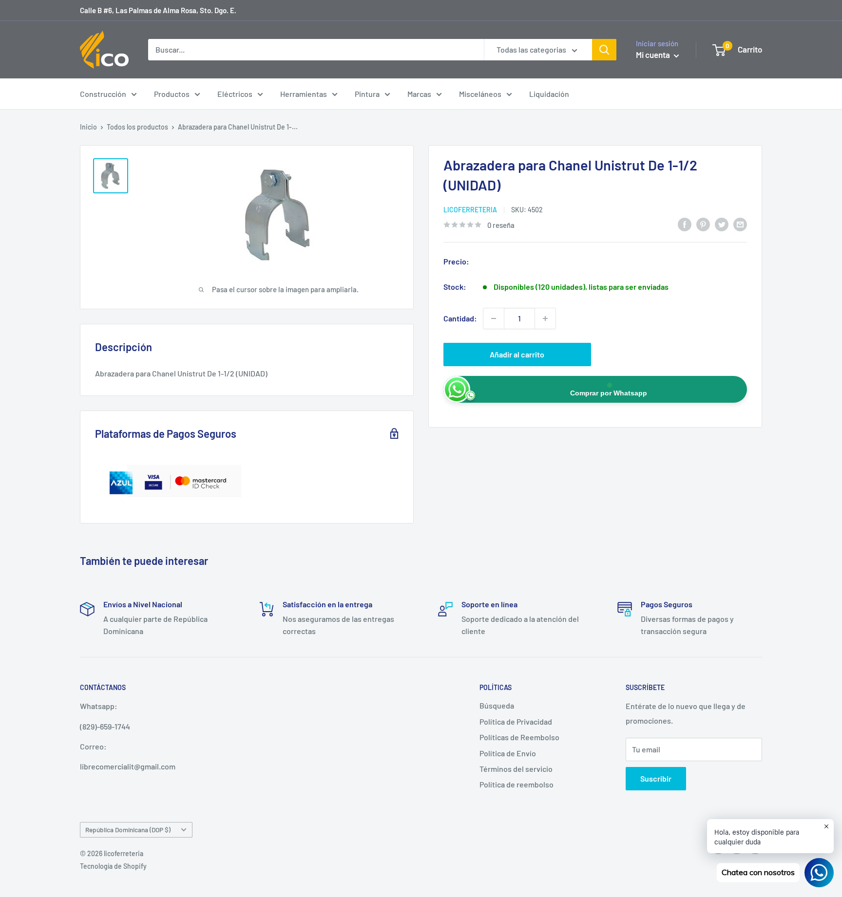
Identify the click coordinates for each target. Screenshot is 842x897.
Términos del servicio (516, 768)
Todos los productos (137, 127)
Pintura (367, 93)
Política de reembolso (516, 784)
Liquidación (549, 93)
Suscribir (655, 778)
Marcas (419, 93)
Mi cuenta (653, 54)
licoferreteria (470, 210)
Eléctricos (234, 93)
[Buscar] (604, 49)
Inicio (88, 127)
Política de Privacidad (515, 721)
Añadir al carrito (517, 354)
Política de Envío (507, 753)
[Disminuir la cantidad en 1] (493, 318)
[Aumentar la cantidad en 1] (545, 318)
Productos (172, 93)
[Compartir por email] (740, 223)
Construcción (103, 93)
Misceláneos (480, 93)
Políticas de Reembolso (519, 737)
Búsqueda (496, 705)
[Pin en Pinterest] (703, 223)
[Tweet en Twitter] (721, 223)
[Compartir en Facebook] (684, 223)
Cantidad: (460, 318)
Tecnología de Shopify (113, 866)
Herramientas (303, 93)
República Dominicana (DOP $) (128, 829)
